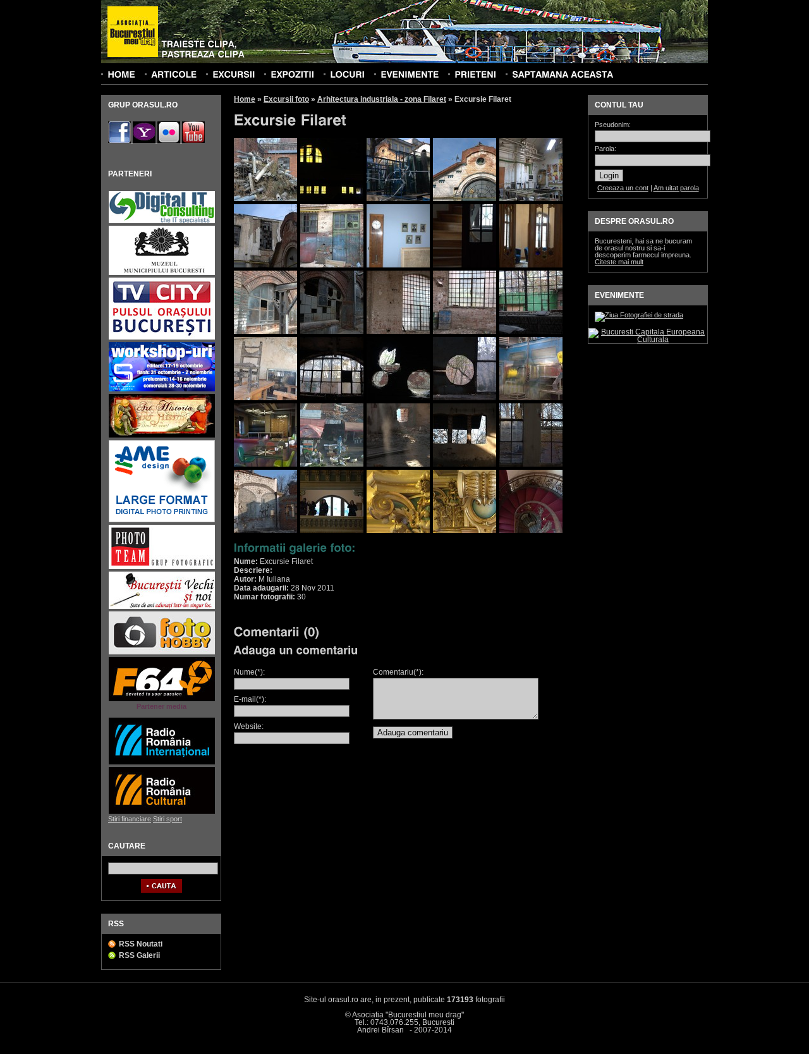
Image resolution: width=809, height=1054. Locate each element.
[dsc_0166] (331, 331)
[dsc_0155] (464, 264)
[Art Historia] (162, 436)
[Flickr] (169, 140)
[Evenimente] (409, 74)
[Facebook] (120, 140)
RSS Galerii (139, 955)
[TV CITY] (162, 338)
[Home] (121, 74)
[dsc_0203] (531, 397)
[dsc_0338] (531, 530)
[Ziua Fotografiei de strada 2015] (639, 315)
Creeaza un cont (622, 188)
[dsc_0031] (265, 198)
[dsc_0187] (398, 397)
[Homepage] (132, 32)
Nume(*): (249, 672)
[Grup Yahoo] (145, 140)
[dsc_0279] (265, 530)
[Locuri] (347, 74)
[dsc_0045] (331, 198)
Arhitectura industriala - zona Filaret (381, 99)
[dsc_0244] (331, 464)
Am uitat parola (676, 188)
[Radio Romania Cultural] (162, 812)
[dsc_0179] (464, 331)
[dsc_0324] (464, 530)
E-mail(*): (250, 699)
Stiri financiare (129, 819)
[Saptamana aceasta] (562, 74)
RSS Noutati (140, 944)
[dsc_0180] (531, 331)
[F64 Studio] (162, 700)
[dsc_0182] (265, 397)
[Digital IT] (162, 222)
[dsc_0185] (331, 397)
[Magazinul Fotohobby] (162, 653)
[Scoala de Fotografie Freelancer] (162, 390)
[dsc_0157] (531, 264)
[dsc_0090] (398, 198)
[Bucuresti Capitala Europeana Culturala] (647, 339)
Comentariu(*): (398, 672)
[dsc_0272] (531, 464)
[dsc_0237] (265, 464)
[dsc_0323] (398, 530)
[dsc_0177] (398, 331)
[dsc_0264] (398, 464)
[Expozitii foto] (292, 74)
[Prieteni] (475, 74)
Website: (249, 726)
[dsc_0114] (331, 264)
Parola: (605, 148)
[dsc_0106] (531, 198)
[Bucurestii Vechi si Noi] (162, 607)
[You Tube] (193, 140)
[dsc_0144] (398, 264)
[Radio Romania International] (162, 763)
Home (244, 99)
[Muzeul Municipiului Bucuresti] (162, 273)
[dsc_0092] (464, 198)
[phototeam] (162, 567)
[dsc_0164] (265, 331)
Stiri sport (167, 819)
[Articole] (174, 74)
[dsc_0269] (464, 464)
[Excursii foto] (233, 74)
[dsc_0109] (265, 264)
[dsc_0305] (331, 530)
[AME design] (162, 521)
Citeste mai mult (619, 262)
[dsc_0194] (464, 397)
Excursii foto (286, 99)
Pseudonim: (613, 124)
